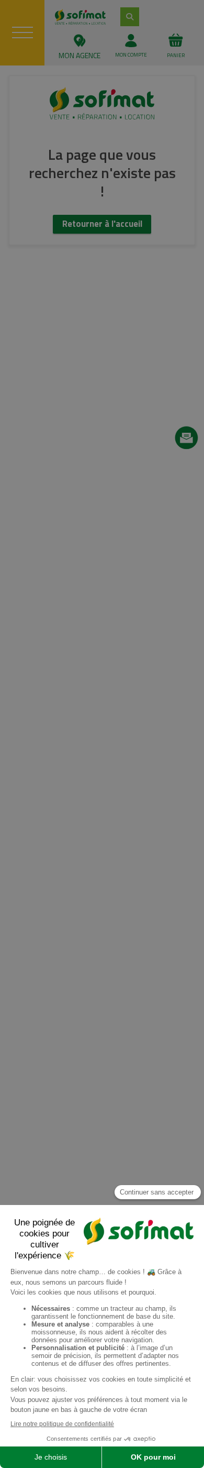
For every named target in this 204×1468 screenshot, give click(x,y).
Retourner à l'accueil (102, 224)
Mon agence (79, 55)
